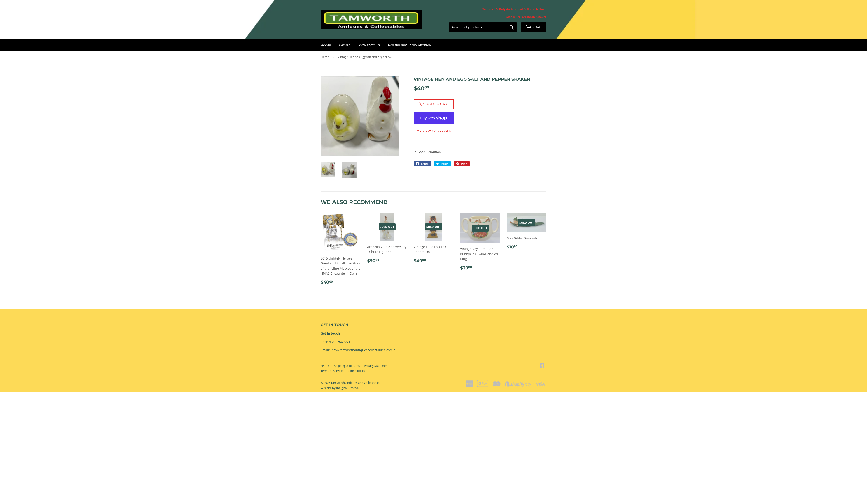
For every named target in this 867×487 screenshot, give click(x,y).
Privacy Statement (376, 366)
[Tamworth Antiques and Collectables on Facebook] (541, 366)
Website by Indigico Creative (340, 388)
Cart (537, 27)
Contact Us (369, 45)
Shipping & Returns (347, 366)
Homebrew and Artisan (410, 45)
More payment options (434, 130)
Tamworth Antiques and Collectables (355, 383)
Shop (343, 45)
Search (325, 366)
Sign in (511, 16)
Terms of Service (332, 371)
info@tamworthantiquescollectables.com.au (364, 350)
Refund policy (356, 371)
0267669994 (341, 342)
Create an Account (534, 16)
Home (326, 45)
